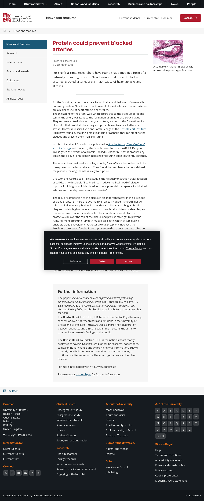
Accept (128, 261)
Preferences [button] (115, 252)
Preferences (75, 261)
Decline (102, 261)
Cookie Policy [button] (134, 248)
